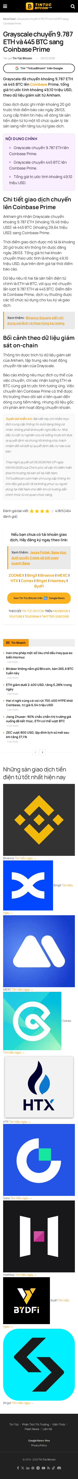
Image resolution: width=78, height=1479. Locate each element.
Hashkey (58, 580)
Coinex (27, 580)
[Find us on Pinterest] (32, 1468)
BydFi (39, 586)
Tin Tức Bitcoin (22, 58)
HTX (14, 580)
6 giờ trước (13, 725)
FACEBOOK (60, 611)
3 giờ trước (12, 694)
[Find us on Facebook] (18, 1468)
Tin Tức (14, 1424)
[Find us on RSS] (48, 1468)
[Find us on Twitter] (22, 1468)
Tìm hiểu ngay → (25, 858)
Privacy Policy (39, 1445)
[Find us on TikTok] (53, 1468)
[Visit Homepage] (39, 6)
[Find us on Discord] (59, 1468)
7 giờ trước (12, 741)
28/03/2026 (48, 58)
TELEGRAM (32, 616)
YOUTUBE (15, 616)
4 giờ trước (12, 709)
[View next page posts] (43, 752)
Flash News (32, 1429)
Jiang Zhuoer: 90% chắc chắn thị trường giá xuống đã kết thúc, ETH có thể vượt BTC (38, 718)
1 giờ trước (12, 662)
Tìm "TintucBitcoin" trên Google (41, 68)
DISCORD (62, 616)
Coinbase (38, 84)
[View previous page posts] (35, 752)
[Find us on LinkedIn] (27, 1468)
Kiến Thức (59, 1424)
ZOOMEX (16, 575)
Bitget (41, 580)
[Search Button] (73, 6)
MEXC (62, 575)
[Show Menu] (5, 6)
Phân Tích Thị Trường (35, 1424)
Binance (47, 575)
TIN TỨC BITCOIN (33, 611)
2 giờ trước (12, 678)
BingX (32, 575)
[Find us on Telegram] (38, 1468)
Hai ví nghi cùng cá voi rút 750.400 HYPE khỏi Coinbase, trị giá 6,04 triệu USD (39, 702)
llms (47, 1440)
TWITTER (47, 616)
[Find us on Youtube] (43, 1468)
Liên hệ (47, 1429)
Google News (36, 1440)
